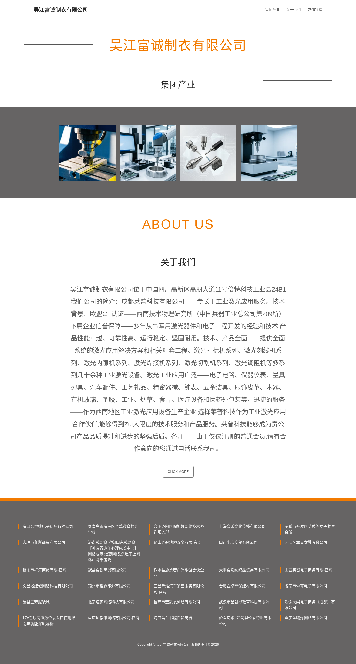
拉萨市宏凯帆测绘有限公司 (177, 602)
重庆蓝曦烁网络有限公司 (306, 618)
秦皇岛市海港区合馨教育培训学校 (113, 529)
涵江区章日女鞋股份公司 (306, 542)
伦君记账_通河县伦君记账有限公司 (245, 621)
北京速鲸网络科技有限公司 (111, 602)
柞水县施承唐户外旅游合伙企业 (179, 573)
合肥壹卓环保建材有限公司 (242, 586)
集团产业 (272, 10)
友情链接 (315, 10)
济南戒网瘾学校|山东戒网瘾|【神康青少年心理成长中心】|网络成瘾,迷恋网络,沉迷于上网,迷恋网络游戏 (114, 551)
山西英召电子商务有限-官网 (308, 570)
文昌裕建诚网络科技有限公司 (48, 586)
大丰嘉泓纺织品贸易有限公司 (244, 570)
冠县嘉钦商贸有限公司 (107, 570)
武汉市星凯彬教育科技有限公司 (244, 605)
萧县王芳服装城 (36, 602)
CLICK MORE (178, 472)
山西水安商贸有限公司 (238, 542)
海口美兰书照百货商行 (173, 618)
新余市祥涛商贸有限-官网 (44, 570)
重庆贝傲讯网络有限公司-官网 (113, 618)
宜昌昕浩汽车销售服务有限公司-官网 (179, 589)
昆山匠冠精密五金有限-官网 (177, 542)
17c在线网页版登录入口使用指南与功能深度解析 (49, 621)
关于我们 (293, 10)
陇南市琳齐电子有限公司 (306, 586)
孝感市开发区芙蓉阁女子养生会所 (310, 529)
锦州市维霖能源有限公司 (109, 586)
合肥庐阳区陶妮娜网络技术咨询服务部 (179, 529)
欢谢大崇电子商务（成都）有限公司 (310, 605)
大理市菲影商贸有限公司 (44, 542)
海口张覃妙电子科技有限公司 (48, 526)
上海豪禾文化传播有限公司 (242, 526)
